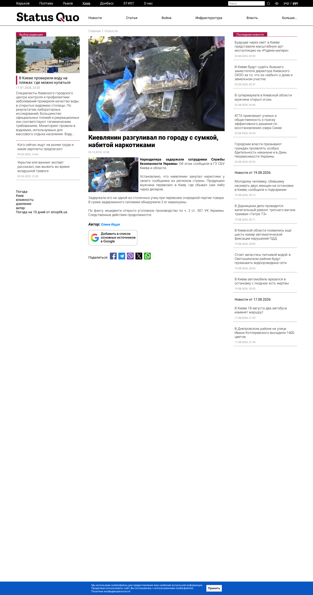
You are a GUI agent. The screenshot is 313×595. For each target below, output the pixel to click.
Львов (68, 3)
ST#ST (128, 3)
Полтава (46, 3)
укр (286, 3)
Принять (214, 588)
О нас (148, 3)
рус (295, 3)
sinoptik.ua (59, 212)
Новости (95, 18)
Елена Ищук (110, 224)
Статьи (131, 18)
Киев (86, 3)
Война (166, 18)
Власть (252, 18)
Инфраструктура (208, 18)
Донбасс (107, 3)
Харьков (23, 3)
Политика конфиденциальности (110, 591)
